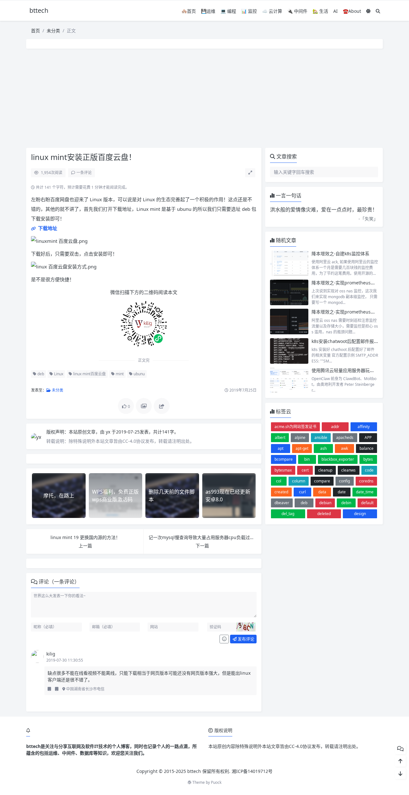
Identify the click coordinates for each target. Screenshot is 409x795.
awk (344, 448)
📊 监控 (249, 11)
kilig (50, 654)
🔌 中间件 (297, 11)
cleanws (348, 470)
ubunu (139, 374)
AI (335, 11)
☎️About (352, 11)
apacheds (344, 437)
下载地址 (47, 228)
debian (325, 502)
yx (109, 432)
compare (322, 481)
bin (307, 459)
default (367, 502)
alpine (300, 437)
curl (302, 492)
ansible (320, 437)
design (360, 513)
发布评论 (245, 639)
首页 (35, 31)
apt (280, 448)
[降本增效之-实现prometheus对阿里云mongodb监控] (289, 292)
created (281, 492)
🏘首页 (188, 11)
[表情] (224, 639)
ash (323, 448)
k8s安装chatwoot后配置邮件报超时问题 (352, 341)
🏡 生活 (320, 11)
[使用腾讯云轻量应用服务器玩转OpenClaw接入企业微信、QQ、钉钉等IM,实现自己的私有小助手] (289, 380)
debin (346, 502)
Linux (58, 374)
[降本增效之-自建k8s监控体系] (289, 263)
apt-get (302, 448)
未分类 (53, 31)
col (278, 481)
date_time (365, 492)
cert (305, 470)
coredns (366, 481)
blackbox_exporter (337, 459)
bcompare (283, 459)
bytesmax (283, 470)
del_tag (288, 513)
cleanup (325, 470)
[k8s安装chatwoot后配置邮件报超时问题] (289, 351)
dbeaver (281, 502)
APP (368, 437)
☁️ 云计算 (272, 11)
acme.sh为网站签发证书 (295, 426)
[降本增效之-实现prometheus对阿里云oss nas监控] (289, 321)
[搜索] (378, 11)
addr (335, 426)
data (322, 492)
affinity (364, 426)
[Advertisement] (204, 98)
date (342, 492)
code (369, 470)
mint (119, 374)
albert (280, 437)
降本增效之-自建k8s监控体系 (340, 253)
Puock (216, 782)
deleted (324, 513)
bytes (368, 459)
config (344, 481)
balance (366, 448)
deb (40, 374)
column (298, 481)
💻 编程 (228, 11)
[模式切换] (368, 11)
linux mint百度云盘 (89, 374)
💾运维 (208, 11)
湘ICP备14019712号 (252, 771)
